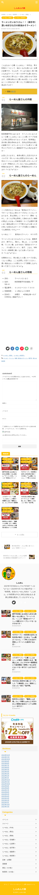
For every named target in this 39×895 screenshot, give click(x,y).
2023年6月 (5, 767)
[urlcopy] (31, 348)
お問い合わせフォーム (29, 884)
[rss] (21, 602)
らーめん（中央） (8, 827)
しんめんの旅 (19, 8)
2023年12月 (5, 755)
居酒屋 (4, 864)
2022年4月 (5, 796)
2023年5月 (5, 769)
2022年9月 (5, 786)
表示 (13, 91)
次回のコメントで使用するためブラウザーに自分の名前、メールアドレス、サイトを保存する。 (19, 427)
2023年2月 (5, 776)
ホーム (5, 884)
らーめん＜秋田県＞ (19, 355)
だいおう (5, 358)
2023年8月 (5, 763)
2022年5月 (5, 794)
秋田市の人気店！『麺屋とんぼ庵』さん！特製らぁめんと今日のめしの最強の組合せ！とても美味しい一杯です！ (9, 525)
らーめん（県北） (8, 832)
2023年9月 (5, 761)
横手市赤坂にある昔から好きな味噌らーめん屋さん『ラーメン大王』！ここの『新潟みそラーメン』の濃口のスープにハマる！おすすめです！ (24, 618)
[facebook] (12, 348)
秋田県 (3, 361)
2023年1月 (5, 778)
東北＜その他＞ (7, 868)
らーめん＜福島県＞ (9, 852)
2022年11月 (5, 782)
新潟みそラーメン (23, 358)
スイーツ (5, 823)
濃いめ (35, 358)
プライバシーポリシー (15, 884)
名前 (4, 403)
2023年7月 (5, 765)
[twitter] (8, 348)
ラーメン (11, 358)
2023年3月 (5, 773)
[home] (25, 602)
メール (5, 411)
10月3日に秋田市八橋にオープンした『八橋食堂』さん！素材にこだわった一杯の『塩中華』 (24, 683)
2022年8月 (5, 788)
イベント (5, 819)
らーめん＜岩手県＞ (9, 848)
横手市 (30, 358)
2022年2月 (5, 800)
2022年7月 (5, 790)
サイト (4, 418)
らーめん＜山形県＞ (9, 844)
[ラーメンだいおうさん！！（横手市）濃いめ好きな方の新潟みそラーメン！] (17, 348)
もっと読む (20, 535)
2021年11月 (5, 806)
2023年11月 (5, 757)
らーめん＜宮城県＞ (9, 840)
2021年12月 (5, 804)
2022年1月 (5, 802)
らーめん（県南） (8, 355)
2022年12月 (5, 780)
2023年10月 (5, 759)
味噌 (16, 358)
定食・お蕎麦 (6, 860)
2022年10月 (5, 784)
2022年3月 (5, 798)
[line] (26, 348)
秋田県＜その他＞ (8, 872)
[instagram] (18, 602)
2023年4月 (5, 771)
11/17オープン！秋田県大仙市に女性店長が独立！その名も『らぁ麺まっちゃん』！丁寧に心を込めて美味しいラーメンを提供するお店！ (24, 639)
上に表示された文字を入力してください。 (15, 435)
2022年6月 (5, 792)
